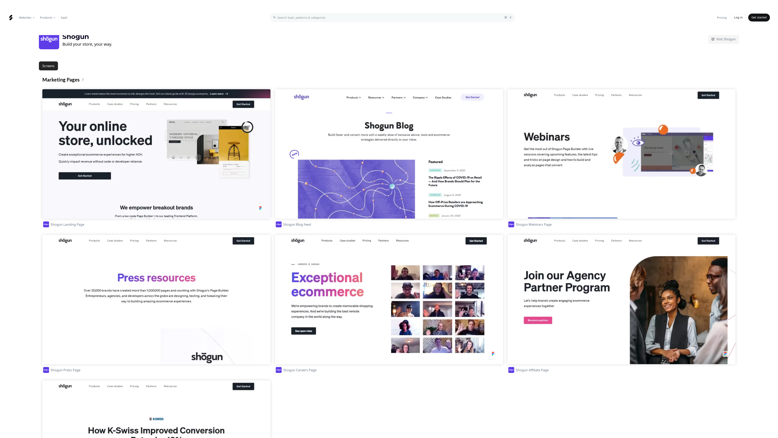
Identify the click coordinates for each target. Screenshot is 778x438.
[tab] (48, 65)
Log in (738, 17)
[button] (27, 17)
